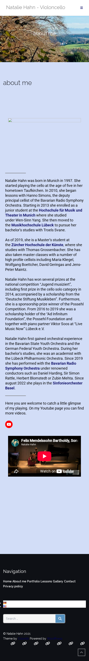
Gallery (58, 581)
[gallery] (47, 643)
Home (7, 581)
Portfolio (33, 581)
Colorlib (23, 638)
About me (19, 581)
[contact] (59, 643)
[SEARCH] (60, 618)
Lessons (46, 581)
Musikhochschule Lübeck (32, 225)
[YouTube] (9, 424)
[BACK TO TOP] (81, 652)
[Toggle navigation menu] (81, 7)
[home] (13, 643)
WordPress (54, 638)
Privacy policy (13, 586)
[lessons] (36, 643)
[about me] (24, 643)
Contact (70, 581)
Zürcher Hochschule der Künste (37, 245)
